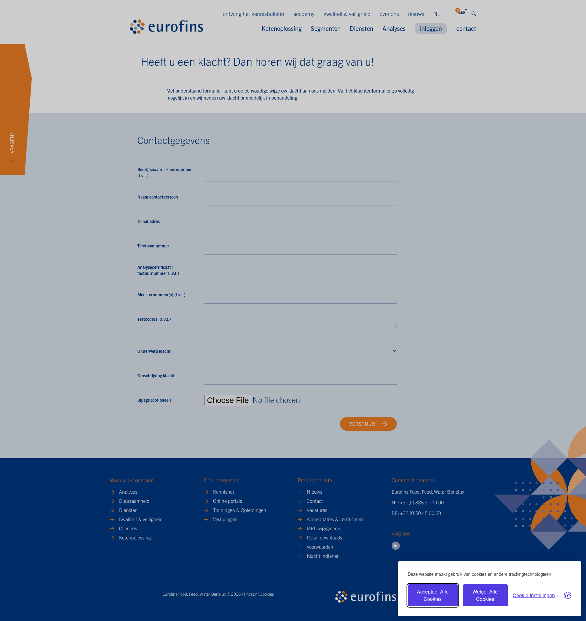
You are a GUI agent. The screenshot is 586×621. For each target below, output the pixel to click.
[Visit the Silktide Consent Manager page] (567, 595)
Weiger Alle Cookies (485, 595)
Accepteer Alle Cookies (433, 595)
